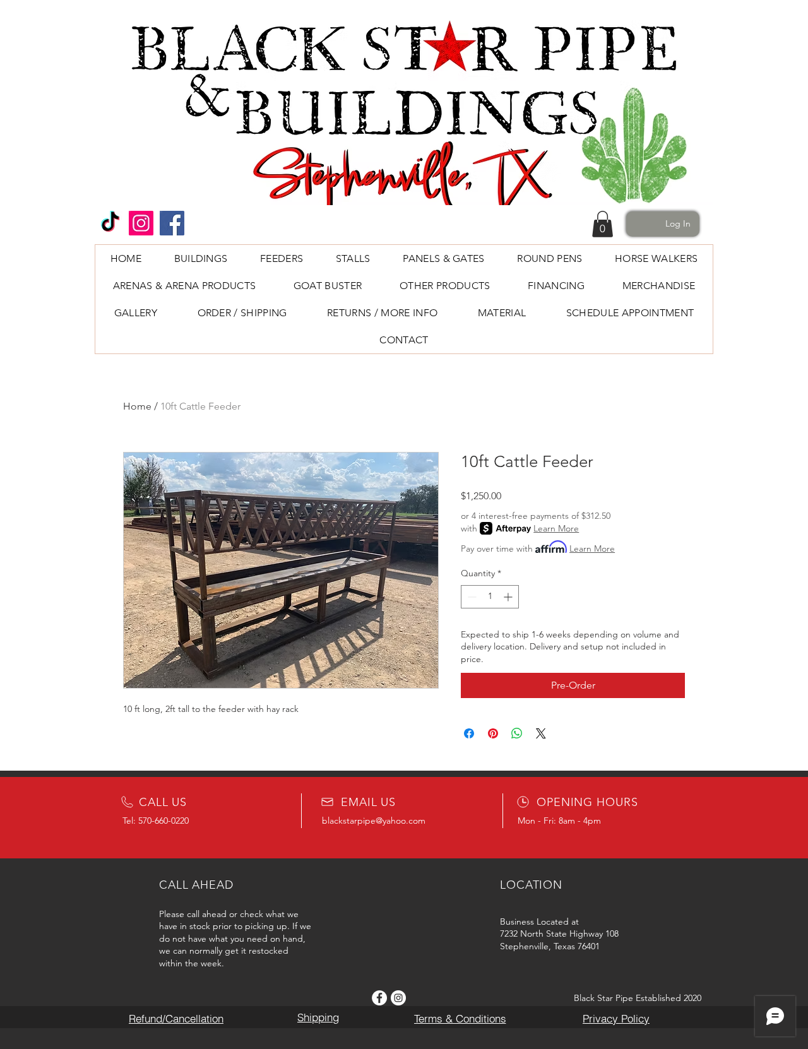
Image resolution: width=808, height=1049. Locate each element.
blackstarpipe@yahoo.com (373, 820)
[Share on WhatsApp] (517, 733)
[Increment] (509, 597)
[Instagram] (141, 223)
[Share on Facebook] (469, 733)
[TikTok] (110, 223)
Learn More (556, 528)
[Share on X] (541, 733)
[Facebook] (172, 223)
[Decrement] (470, 597)
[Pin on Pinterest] (493, 733)
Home (137, 406)
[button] (602, 224)
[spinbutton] (489, 597)
